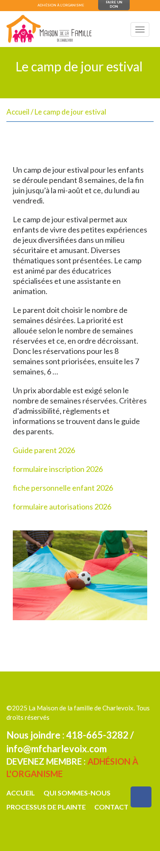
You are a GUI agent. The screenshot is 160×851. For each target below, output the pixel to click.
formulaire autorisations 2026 (62, 506)
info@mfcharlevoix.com (56, 748)
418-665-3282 (97, 735)
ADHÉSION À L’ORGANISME (61, 5)
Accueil (17, 111)
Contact (111, 807)
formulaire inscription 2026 (58, 469)
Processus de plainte (46, 807)
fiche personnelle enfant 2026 (63, 487)
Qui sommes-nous (77, 793)
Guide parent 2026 (44, 450)
